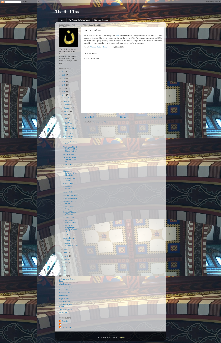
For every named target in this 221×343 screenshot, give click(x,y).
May (65, 249)
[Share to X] (118, 47)
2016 (63, 88)
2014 (63, 95)
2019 (63, 78)
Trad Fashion (67, 168)
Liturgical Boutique (101, 20)
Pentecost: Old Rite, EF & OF (70, 202)
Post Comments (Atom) (100, 122)
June (65, 118)
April (66, 252)
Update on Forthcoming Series (70, 244)
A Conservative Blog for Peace (67, 280)
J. (62, 324)
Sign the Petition (68, 154)
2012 (63, 270)
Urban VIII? (67, 164)
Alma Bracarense (65, 284)
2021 (63, 71)
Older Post (157, 116)
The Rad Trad (68, 11)
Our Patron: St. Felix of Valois (79, 20)
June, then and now (69, 235)
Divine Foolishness (65, 293)
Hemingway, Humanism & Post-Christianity (70, 173)
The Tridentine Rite (65, 309)
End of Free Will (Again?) (69, 179)
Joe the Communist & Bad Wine (70, 122)
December (67, 98)
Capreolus (65, 321)
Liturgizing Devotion (70, 198)
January (66, 263)
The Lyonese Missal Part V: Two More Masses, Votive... (70, 149)
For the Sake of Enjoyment (68, 208)
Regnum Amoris (64, 298)
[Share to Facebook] (120, 47)
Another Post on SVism (68, 239)
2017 (63, 85)
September (67, 108)
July (65, 114)
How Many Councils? (70, 195)
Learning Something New (70, 143)
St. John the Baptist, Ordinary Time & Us (70, 159)
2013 (63, 267)
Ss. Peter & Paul (68, 133)
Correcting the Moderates (68, 137)
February (67, 259)
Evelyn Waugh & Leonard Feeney (69, 221)
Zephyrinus (63, 312)
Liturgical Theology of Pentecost (70, 213)
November (67, 101)
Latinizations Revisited (67, 187)
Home (62, 20)
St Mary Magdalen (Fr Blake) (66, 305)
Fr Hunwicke (63, 295)
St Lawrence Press (65, 301)
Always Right (68, 192)
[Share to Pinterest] (122, 47)
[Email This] (114, 47)
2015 (63, 91)
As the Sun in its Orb (66, 287)
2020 (63, 75)
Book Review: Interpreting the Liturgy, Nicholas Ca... (70, 228)
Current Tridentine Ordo (67, 290)
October (66, 104)
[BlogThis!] (116, 47)
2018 (63, 81)
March (66, 256)
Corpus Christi (68, 183)
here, (117, 35)
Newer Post (88, 116)
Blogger (122, 337)
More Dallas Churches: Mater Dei (69, 128)
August (66, 111)
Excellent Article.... (69, 217)
